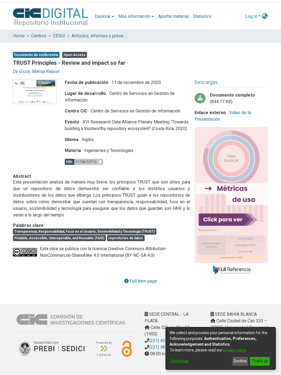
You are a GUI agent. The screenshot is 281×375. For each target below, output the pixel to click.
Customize (179, 361)
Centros (38, 35)
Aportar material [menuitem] (173, 16)
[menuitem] (104, 16)
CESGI (59, 35)
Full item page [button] (143, 281)
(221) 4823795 (163, 347)
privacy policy (234, 350)
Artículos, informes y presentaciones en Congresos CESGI (99, 35)
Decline (240, 361)
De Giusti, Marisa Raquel (36, 71)
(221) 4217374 (163, 340)
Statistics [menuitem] (202, 16)
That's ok (259, 361)
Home (19, 35)
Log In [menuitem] (251, 16)
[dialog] (221, 348)
